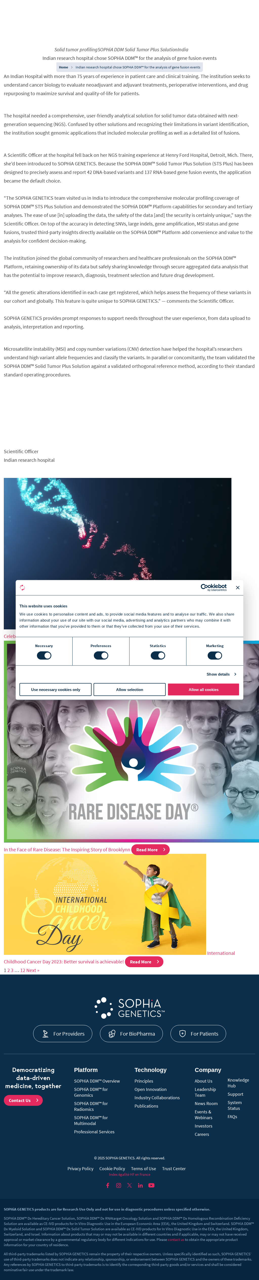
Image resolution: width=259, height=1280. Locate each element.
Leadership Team (205, 1092)
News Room (206, 1103)
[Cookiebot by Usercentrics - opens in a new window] (204, 588)
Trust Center (174, 1168)
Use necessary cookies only (55, 689)
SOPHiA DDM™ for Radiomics (91, 1106)
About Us (203, 1081)
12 (22, 970)
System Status (235, 1105)
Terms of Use (143, 1168)
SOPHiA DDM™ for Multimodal (91, 1120)
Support (235, 1094)
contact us (176, 1239)
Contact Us (20, 1100)
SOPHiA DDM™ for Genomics (91, 1092)
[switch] (101, 656)
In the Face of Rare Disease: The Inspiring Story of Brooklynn (67, 849)
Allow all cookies (204, 689)
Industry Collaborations (157, 1097)
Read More (147, 850)
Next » (32, 970)
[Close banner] (238, 588)
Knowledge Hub (238, 1083)
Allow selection (129, 689)
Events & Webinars (203, 1114)
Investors (203, 1126)
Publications (146, 1106)
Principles (144, 1081)
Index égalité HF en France (129, 1174)
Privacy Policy (80, 1168)
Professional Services (94, 1132)
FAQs (232, 1116)
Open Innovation (151, 1089)
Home (63, 67)
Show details (218, 674)
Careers (202, 1134)
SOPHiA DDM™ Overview (97, 1081)
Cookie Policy (112, 1168)
